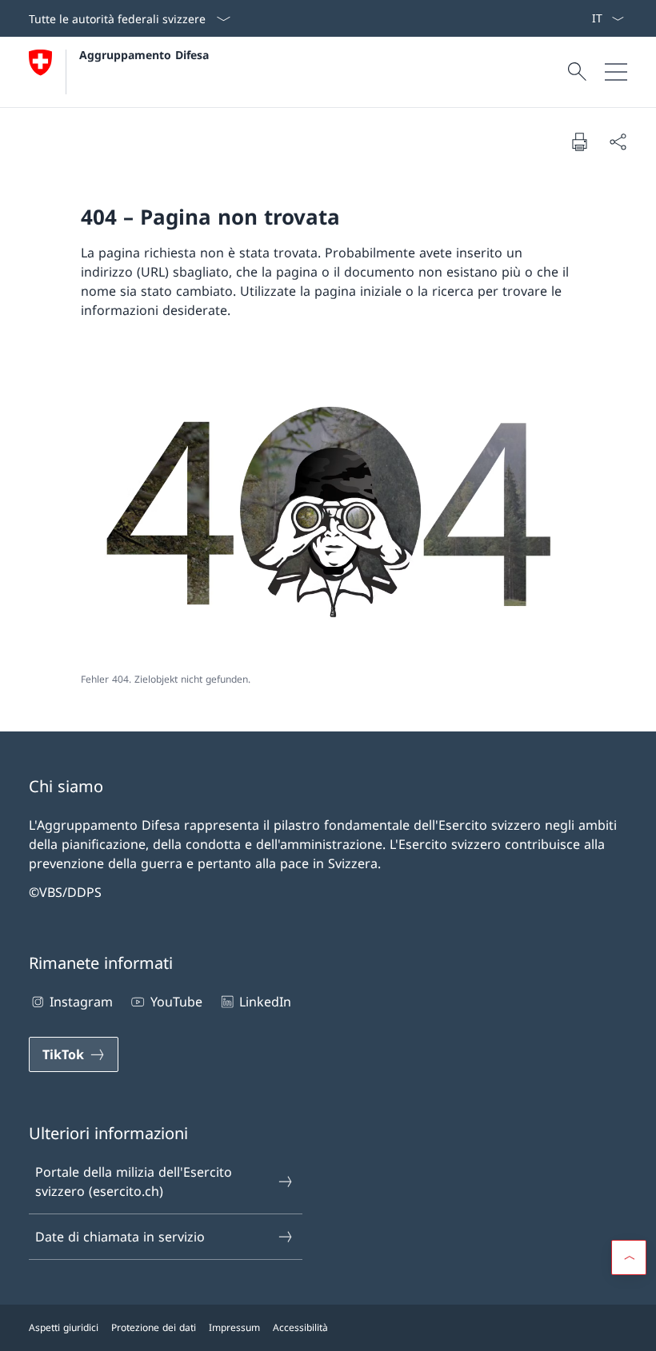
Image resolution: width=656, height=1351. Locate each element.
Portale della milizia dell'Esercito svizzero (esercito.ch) (133, 1181)
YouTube (176, 1001)
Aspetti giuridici (63, 1327)
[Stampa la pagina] (579, 141)
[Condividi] (617, 141)
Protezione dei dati (153, 1327)
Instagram (81, 1001)
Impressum (234, 1327)
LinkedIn (265, 1001)
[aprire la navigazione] (616, 72)
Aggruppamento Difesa (144, 54)
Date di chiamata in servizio (120, 1236)
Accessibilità (300, 1327)
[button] (628, 1257)
